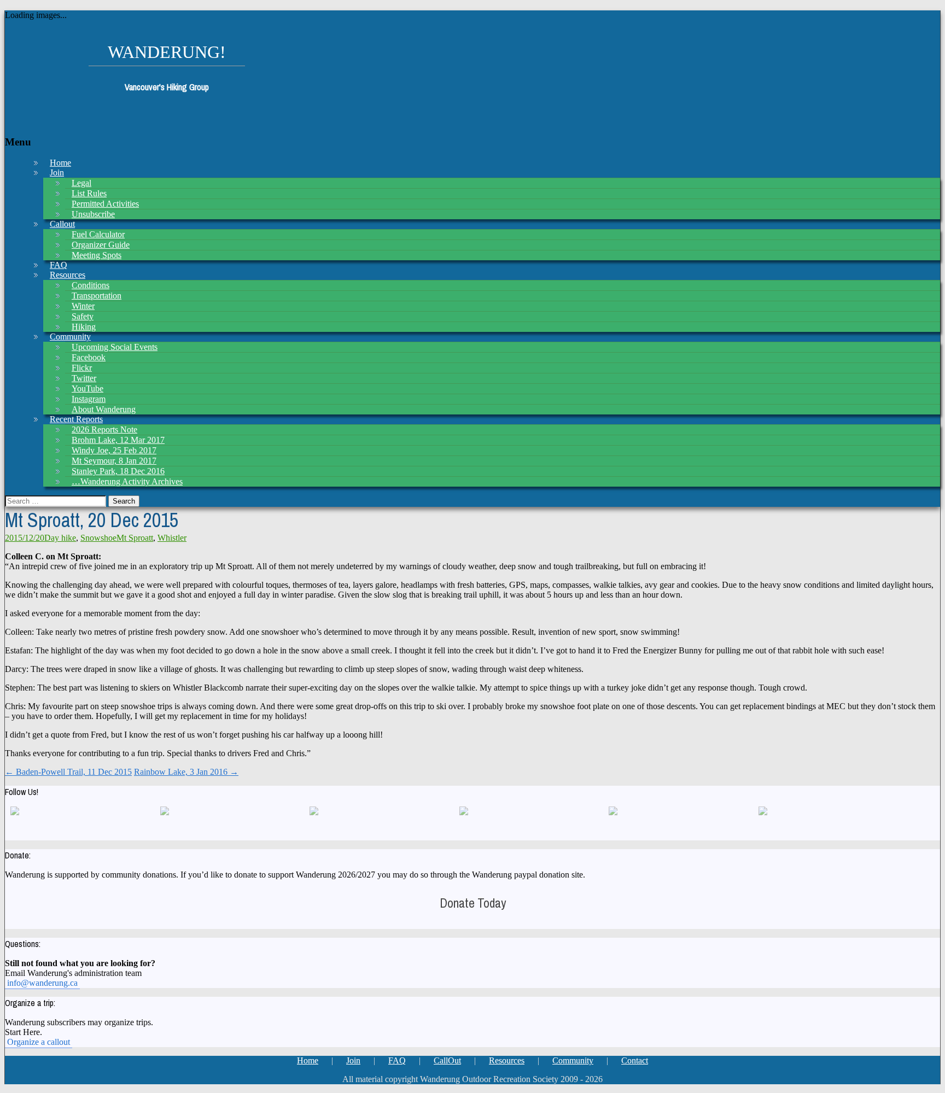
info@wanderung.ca (42, 982)
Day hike (60, 537)
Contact (634, 1060)
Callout (62, 224)
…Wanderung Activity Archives (127, 481)
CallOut (447, 1060)
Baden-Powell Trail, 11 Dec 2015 (68, 771)
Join (57, 172)
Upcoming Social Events (115, 347)
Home (307, 1060)
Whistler (172, 537)
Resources (506, 1060)
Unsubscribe (93, 214)
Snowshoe (98, 537)
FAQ (397, 1060)
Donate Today (473, 903)
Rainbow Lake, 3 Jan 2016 (186, 771)
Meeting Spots (96, 255)
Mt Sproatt (134, 537)
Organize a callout (38, 1042)
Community (572, 1060)
